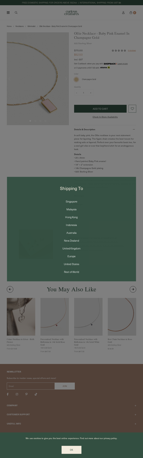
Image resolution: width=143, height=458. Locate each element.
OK (71, 449)
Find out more (86, 438)
